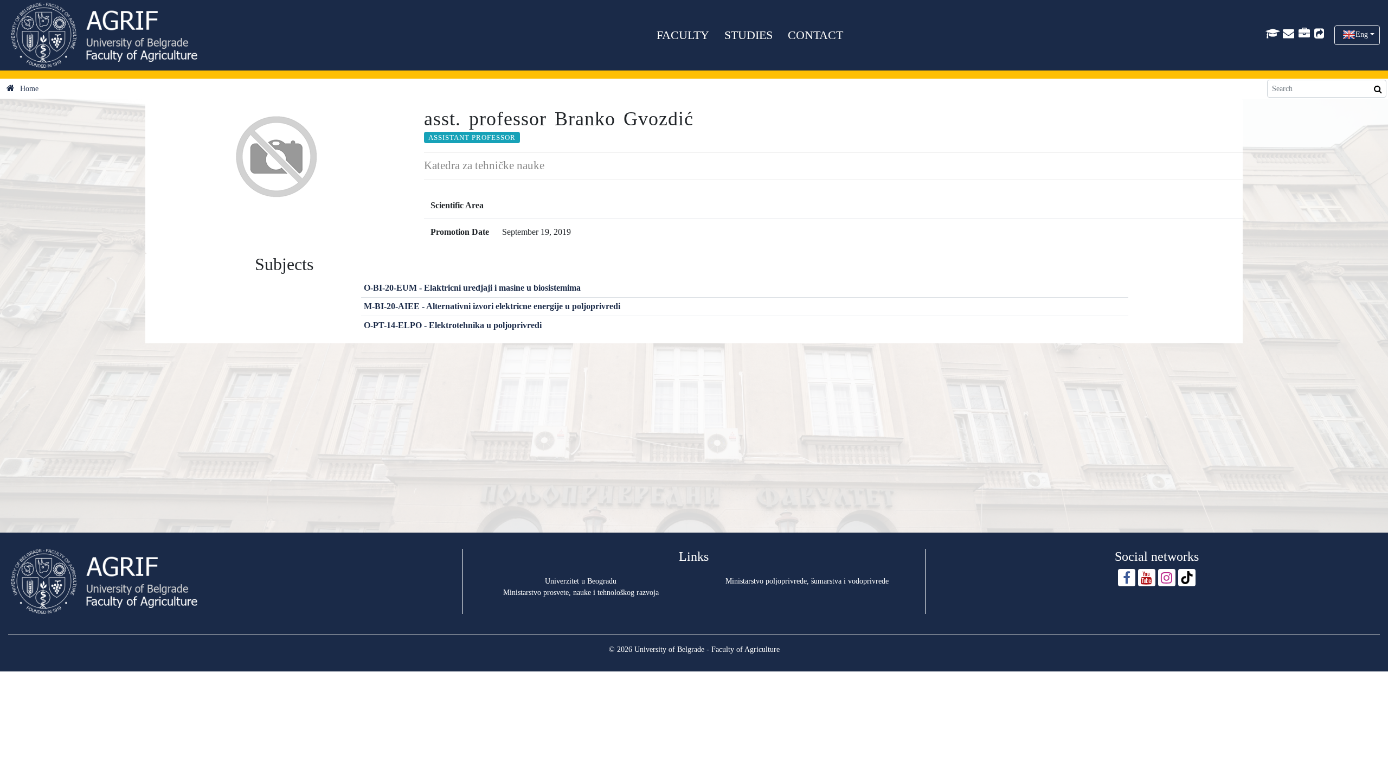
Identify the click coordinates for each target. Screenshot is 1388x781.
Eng (1361, 34)
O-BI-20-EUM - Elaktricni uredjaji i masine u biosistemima (472, 287)
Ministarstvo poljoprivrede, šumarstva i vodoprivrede (807, 581)
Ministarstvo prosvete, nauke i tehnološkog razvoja (581, 592)
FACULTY (683, 35)
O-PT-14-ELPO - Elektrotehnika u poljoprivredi (453, 325)
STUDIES (748, 35)
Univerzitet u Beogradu (580, 581)
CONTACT (815, 35)
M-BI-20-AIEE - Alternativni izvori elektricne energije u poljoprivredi (492, 306)
